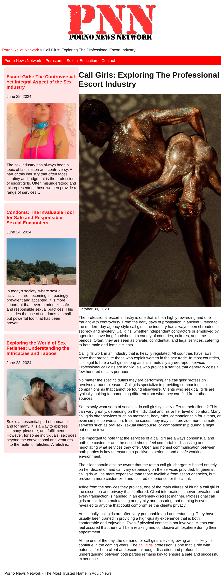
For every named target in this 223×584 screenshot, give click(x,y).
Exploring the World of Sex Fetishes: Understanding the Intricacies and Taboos (38, 348)
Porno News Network (20, 50)
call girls (146, 545)
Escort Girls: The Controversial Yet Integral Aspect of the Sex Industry (41, 82)
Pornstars (54, 60)
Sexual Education (82, 60)
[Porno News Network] (111, 39)
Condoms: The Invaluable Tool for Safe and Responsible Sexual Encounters (40, 217)
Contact (108, 60)
